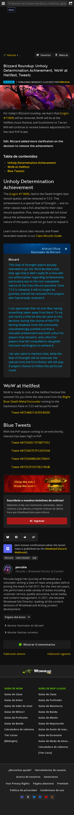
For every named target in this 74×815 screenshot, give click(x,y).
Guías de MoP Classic (52, 688)
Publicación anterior (14, 654)
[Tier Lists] (45, 752)
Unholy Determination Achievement (32, 163)
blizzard (9, 557)
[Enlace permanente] (33, 537)
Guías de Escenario (50, 735)
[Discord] (22, 797)
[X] (28, 797)
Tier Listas (11, 735)
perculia (64, 82)
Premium (62, 783)
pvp (34, 557)
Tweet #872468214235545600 (30, 412)
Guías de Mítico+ (14, 711)
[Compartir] (70, 3)
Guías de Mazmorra (50, 706)
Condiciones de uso (52, 790)
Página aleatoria (43, 783)
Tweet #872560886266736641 (30, 459)
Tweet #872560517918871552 (30, 442)
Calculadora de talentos (19, 729)
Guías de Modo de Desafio (54, 741)
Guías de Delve (13, 700)
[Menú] (3, 3)
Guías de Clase (13, 694)
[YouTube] (46, 797)
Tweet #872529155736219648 (30, 467)
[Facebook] (16, 537)
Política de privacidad (23, 790)
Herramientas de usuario (50, 770)
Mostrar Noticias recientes (22, 632)
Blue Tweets (16, 171)
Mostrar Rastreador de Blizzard (25, 625)
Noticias (11, 55)
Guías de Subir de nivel (18, 706)
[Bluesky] (7, 537)
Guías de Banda (13, 723)
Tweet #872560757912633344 (30, 451)
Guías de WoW (13, 688)
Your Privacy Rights (18, 783)
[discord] (7, 548)
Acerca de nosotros (28, 776)
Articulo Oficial (51, 248)
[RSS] (52, 797)
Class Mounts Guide (49, 236)
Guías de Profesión (16, 717)
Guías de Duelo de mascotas (54, 729)
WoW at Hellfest (19, 167)
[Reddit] (25, 537)
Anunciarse (51, 776)
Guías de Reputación (51, 723)
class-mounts (22, 557)
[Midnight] (10, 741)
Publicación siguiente (59, 654)
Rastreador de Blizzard (45, 252)
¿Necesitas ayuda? (19, 770)
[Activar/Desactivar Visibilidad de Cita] (66, 248)
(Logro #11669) (19, 194)
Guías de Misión (48, 717)
